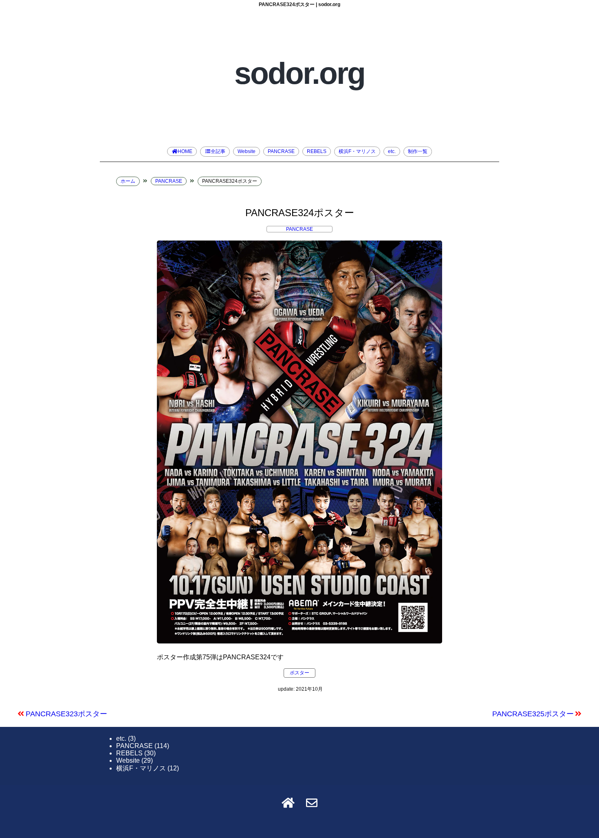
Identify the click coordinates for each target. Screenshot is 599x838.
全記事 (218, 151)
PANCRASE (281, 151)
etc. (392, 151)
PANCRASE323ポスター (66, 714)
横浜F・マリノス (357, 151)
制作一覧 (417, 151)
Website (246, 151)
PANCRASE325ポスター (533, 714)
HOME (185, 151)
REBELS (316, 151)
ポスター (299, 673)
